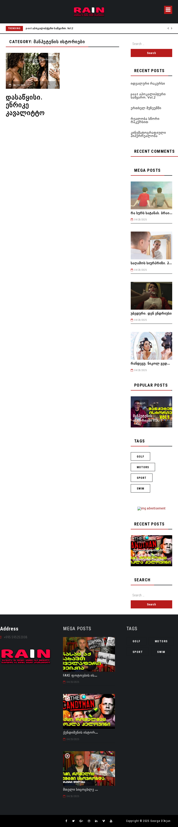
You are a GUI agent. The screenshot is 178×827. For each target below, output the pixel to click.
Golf (140, 456)
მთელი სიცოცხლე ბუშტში (85, 789)
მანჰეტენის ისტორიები (38, 59)
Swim (140, 488)
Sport (141, 478)
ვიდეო (141, 403)
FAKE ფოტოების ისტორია (84, 675)
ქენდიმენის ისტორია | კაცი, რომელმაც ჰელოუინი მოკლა (151, 554)
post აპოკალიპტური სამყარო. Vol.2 (49, 28)
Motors (143, 467)
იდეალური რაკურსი (148, 83)
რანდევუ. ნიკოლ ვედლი (152, 363)
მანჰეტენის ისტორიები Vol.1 (147, 418)
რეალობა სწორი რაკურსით (145, 120)
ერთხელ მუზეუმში (146, 108)
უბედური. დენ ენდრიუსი (151, 313)
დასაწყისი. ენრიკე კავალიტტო (25, 105)
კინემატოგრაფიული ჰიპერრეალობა (148, 134)
